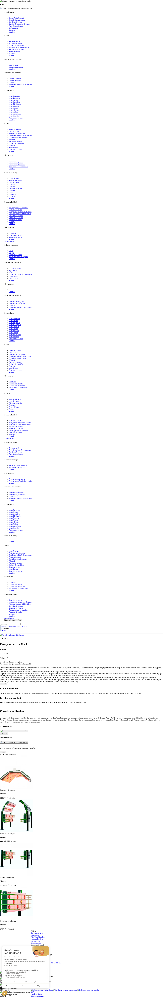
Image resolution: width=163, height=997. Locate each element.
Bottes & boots (14, 178)
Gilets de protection (16, 188)
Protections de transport (17, 133)
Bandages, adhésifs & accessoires (20, 84)
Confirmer (4, 733)
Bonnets (12, 30)
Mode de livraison (37, 939)
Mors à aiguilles (14, 102)
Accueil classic (9, 438)
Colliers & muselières (16, 143)
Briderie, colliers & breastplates (20, 450)
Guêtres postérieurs (15, 80)
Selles (11, 251)
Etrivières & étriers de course (19, 47)
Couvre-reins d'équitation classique (21, 481)
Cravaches (12, 196)
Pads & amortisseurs (16, 26)
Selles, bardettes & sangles (18, 465)
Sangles (11, 253)
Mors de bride (14, 116)
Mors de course (14, 96)
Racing (7, 620)
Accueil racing (9, 241)
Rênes (11, 272)
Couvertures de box (16, 163)
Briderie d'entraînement (17, 20)
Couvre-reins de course (17, 479)
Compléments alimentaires (18, 137)
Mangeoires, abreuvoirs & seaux (20, 212)
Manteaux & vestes (15, 180)
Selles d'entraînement (16, 18)
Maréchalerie (13, 147)
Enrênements (13, 28)
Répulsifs (12, 139)
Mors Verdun (13, 100)
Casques (12, 190)
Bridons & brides (15, 268)
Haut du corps (14, 182)
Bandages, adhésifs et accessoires (20, 307)
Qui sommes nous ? (37, 933)
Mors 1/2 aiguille (15, 104)
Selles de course (14, 41)
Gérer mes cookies (37, 996)
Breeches (12, 184)
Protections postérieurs (17, 303)
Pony (19, 620)
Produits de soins (15, 129)
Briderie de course (15, 43)
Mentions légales (36, 994)
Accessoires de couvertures (18, 167)
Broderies (12, 233)
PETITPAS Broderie (38, 937)
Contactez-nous (36, 943)
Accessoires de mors (16, 118)
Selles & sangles (14, 448)
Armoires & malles (15, 220)
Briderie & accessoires (17, 467)
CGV (32, 992)
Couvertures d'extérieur (17, 165)
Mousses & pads (14, 51)
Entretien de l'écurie (16, 218)
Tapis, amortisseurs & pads (18, 257)
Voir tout (12, 32)
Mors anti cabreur (15, 114)
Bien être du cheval (15, 149)
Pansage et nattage (15, 141)
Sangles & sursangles (16, 49)
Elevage (12, 222)
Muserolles (13, 270)
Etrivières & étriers (15, 22)
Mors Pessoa (13, 108)
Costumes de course (16, 67)
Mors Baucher (14, 106)
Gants (11, 192)
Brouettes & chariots (16, 216)
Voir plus (3, 684)
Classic (14, 620)
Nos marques (35, 941)
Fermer (3, 752)
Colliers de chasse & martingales (20, 274)
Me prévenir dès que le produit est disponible (15, 664)
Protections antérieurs (16, 301)
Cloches (12, 82)
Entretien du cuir (15, 145)
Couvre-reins (13, 65)
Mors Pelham (13, 112)
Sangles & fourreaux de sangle (19, 24)
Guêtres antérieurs (15, 78)
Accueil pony (9, 618)
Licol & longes (14, 131)
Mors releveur (14, 110)
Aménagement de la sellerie (18, 208)
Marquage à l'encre (15, 237)
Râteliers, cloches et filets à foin (20, 214)
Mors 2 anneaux (14, 98)
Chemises (12, 161)
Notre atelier (35, 935)
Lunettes (12, 186)
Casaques (12, 194)
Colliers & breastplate (16, 45)
